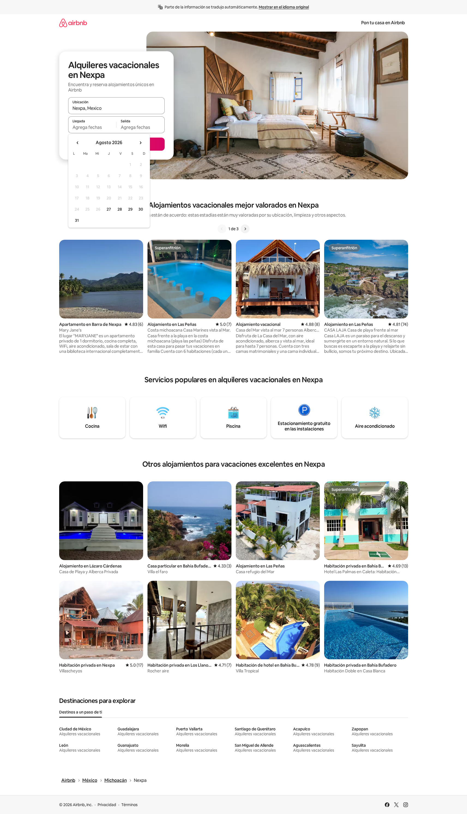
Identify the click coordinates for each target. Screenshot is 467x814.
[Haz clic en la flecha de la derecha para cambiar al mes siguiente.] (140, 142)
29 (130, 209)
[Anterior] (222, 228)
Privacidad (107, 804)
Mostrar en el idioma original (284, 7)
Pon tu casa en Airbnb (383, 23)
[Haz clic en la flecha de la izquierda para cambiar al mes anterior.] (77, 142)
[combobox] (116, 108)
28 (119, 209)
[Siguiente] (245, 228)
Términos (129, 804)
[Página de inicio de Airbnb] (73, 22)
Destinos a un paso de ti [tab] (80, 712)
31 (77, 220)
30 (140, 209)
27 (109, 209)
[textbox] (92, 127)
